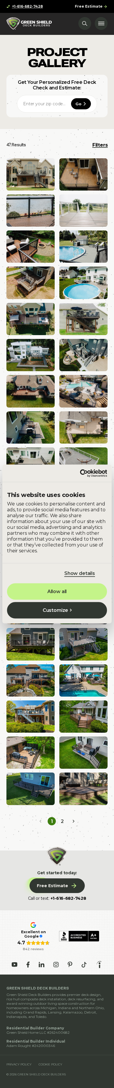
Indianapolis (16, 1016)
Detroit (90, 1012)
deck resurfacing (81, 999)
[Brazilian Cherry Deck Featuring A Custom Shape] (30, 391)
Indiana (64, 1008)
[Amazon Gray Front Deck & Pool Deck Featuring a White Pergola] (83, 283)
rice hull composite (22, 999)
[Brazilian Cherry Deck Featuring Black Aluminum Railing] (30, 246)
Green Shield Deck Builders (28, 994)
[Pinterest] (70, 965)
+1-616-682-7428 (68, 898)
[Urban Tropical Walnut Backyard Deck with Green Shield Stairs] (30, 789)
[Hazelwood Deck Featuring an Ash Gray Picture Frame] (83, 427)
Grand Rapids (34, 1012)
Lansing (54, 1012)
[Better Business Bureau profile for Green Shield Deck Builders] (79, 936)
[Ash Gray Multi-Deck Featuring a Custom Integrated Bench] (30, 427)
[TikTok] (84, 965)
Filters (100, 144)
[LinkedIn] (41, 964)
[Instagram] (56, 964)
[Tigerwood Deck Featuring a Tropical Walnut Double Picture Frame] (83, 174)
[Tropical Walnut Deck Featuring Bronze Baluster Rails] (83, 319)
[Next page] (73, 821)
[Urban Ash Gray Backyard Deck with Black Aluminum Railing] (30, 644)
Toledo (41, 1016)
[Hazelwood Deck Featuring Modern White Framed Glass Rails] (83, 210)
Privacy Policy (19, 1064)
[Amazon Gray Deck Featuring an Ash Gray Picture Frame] (30, 174)
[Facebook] (28, 965)
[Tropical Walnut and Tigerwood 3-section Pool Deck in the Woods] (83, 680)
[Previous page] (41, 821)
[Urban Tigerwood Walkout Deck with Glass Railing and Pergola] (30, 716)
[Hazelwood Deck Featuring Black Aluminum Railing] (30, 463)
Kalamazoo (72, 1012)
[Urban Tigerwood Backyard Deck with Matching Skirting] (83, 716)
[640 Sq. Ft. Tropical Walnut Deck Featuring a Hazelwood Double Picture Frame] (30, 319)
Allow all (57, 591)
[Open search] (84, 23)
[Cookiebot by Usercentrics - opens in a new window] (81, 473)
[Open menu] (101, 23)
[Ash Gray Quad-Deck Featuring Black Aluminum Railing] (83, 391)
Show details (79, 573)
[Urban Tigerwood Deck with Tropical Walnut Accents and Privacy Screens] (30, 752)
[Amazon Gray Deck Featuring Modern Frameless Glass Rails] (83, 463)
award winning (19, 1003)
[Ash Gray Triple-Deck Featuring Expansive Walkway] (30, 355)
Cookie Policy (50, 1064)
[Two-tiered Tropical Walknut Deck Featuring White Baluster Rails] (30, 283)
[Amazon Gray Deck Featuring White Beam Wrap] (83, 355)
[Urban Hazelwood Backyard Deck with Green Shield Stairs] (83, 752)
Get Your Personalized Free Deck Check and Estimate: (57, 84)
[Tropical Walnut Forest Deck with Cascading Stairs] (83, 789)
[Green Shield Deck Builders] (29, 23)
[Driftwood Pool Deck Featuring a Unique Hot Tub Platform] (83, 246)
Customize (55, 610)
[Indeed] (99, 964)
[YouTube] (15, 964)
